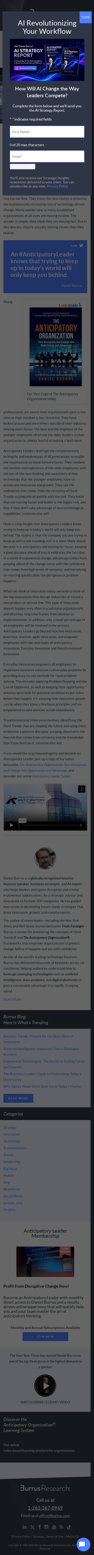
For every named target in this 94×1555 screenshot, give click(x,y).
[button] (83, 1544)
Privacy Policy (57, 186)
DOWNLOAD (23, 166)
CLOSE (85, 17)
